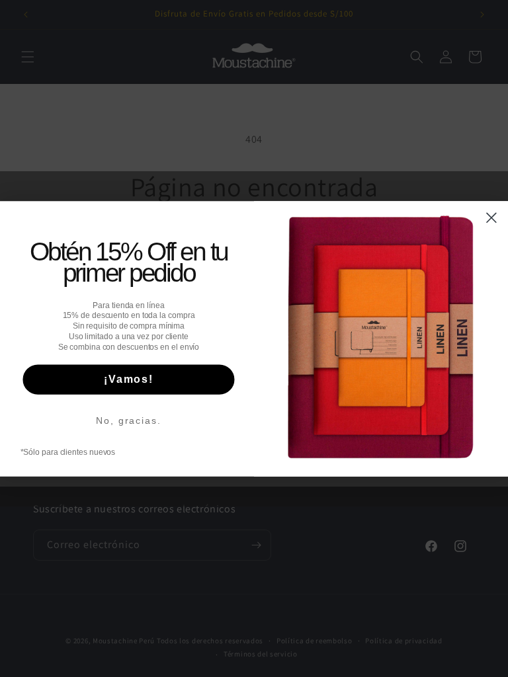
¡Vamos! (128, 379)
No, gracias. (128, 420)
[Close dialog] (491, 217)
